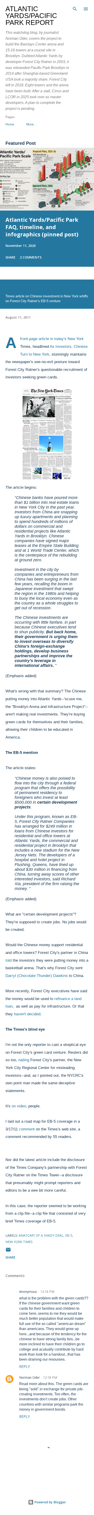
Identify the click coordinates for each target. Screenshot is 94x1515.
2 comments (31, 257)
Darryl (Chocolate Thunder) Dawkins (36, 976)
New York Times (19, 1242)
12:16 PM (47, 1291)
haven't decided (27, 1014)
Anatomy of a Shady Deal (41, 1235)
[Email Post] (8, 1251)
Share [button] (10, 257)
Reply (24, 1366)
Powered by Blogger (50, 1502)
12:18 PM (50, 1377)
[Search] (75, 8)
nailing (23, 1060)
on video (19, 1106)
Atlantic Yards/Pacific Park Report (31, 15)
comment (27, 1129)
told (9, 960)
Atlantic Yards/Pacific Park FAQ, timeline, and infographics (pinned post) (41, 227)
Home (9, 124)
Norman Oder (29, 1377)
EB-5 (68, 1235)
